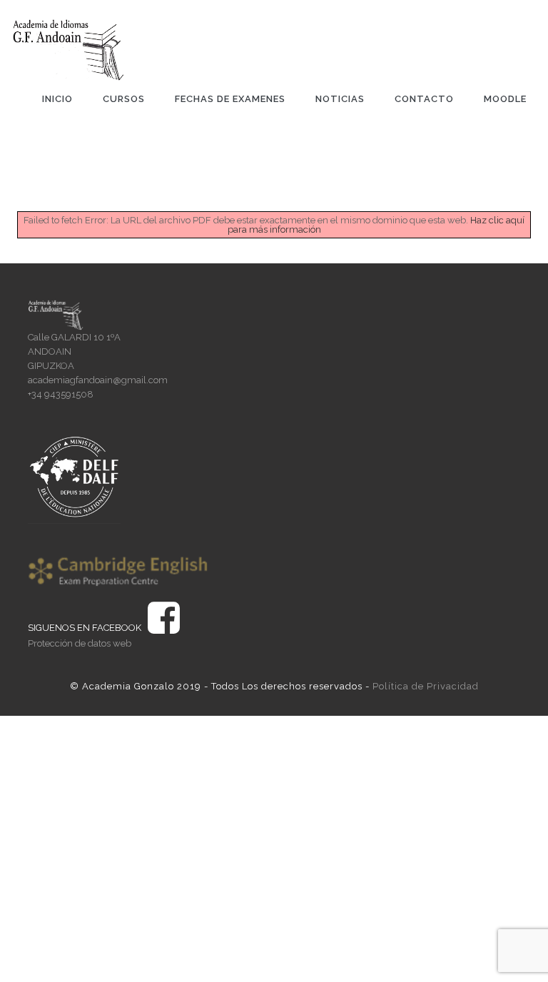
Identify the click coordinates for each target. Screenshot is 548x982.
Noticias (340, 98)
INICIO (57, 98)
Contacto (424, 98)
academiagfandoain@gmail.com (98, 380)
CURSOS (124, 98)
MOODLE (505, 98)
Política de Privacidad (425, 686)
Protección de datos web (79, 643)
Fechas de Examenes (230, 98)
